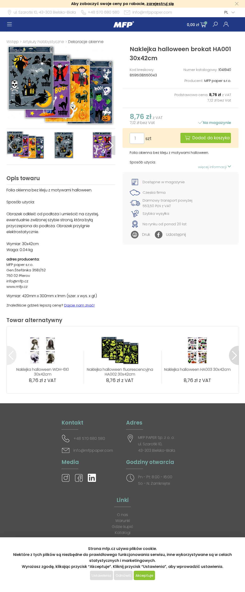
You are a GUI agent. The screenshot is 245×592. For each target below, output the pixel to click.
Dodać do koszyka (211, 138)
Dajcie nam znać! (79, 305)
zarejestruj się (160, 3)
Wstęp (12, 41)
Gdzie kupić (122, 526)
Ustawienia (101, 575)
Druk (146, 234)
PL (226, 12)
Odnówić (123, 575)
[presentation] (11, 145)
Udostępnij (176, 234)
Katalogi (122, 532)
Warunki (122, 520)
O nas (122, 514)
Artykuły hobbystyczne (43, 41)
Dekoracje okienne (86, 41)
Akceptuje (144, 575)
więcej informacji (213, 167)
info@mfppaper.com (152, 12)
